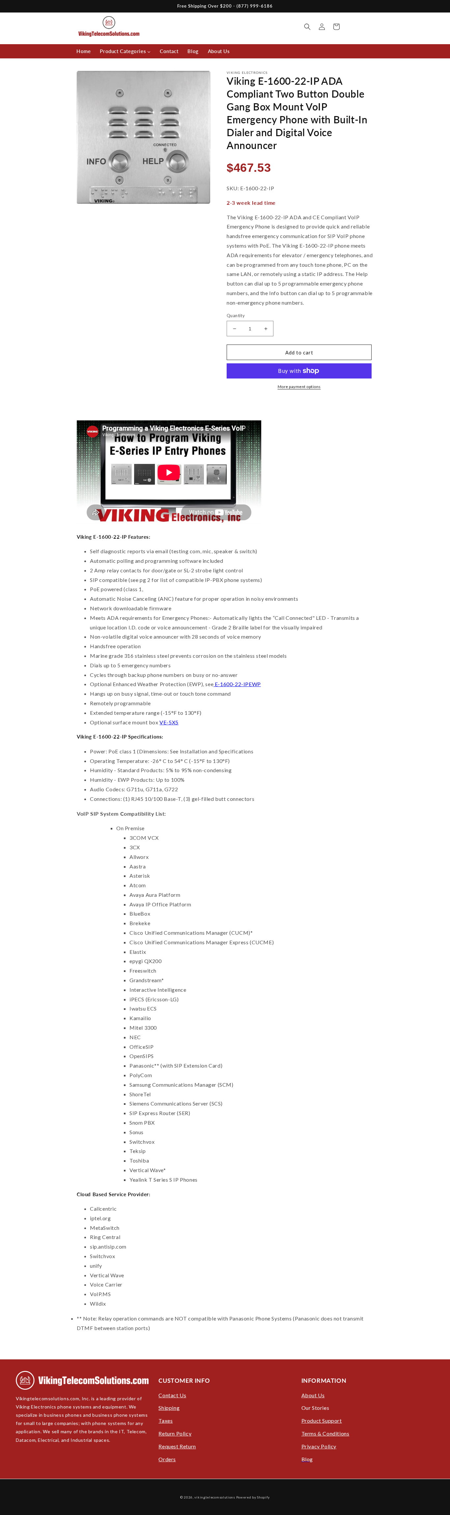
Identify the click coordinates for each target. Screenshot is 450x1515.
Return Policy (174, 1433)
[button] (307, 26)
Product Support (321, 1420)
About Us (313, 1395)
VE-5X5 (169, 722)
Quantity (236, 315)
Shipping (169, 1408)
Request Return (177, 1446)
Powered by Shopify (253, 1497)
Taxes (165, 1420)
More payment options (299, 386)
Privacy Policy (318, 1446)
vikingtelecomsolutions (214, 1497)
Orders (167, 1459)
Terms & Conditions (325, 1433)
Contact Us (172, 1395)
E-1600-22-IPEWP (237, 684)
